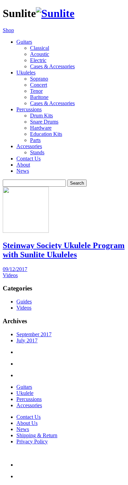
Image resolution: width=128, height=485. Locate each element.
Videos (10, 275)
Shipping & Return (36, 435)
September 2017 (34, 334)
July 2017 (27, 340)
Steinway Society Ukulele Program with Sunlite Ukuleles (64, 250)
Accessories (29, 405)
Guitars (24, 387)
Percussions (29, 399)
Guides (24, 301)
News (22, 171)
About (23, 165)
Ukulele (24, 393)
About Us (27, 423)
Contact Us (28, 158)
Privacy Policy (32, 441)
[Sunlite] (55, 13)
